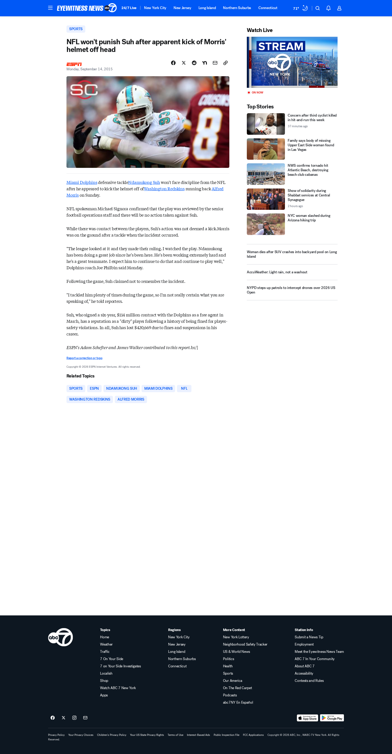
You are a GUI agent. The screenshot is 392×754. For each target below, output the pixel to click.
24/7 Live (129, 7)
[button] (50, 7)
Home (104, 637)
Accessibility (304, 673)
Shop (104, 681)
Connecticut (267, 7)
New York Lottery (236, 637)
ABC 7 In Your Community (315, 659)
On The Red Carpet (237, 688)
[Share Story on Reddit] (194, 63)
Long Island (207, 7)
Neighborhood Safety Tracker (245, 644)
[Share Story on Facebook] (173, 63)
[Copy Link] (225, 63)
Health (228, 666)
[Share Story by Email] (215, 63)
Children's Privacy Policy (111, 735)
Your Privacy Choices (80, 735)
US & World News (236, 652)
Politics (228, 659)
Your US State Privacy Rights (147, 735)
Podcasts (230, 695)
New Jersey (182, 7)
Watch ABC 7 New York (118, 688)
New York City (155, 7)
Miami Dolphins (81, 182)
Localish (106, 673)
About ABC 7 (304, 666)
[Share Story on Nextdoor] (204, 63)
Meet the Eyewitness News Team (319, 652)
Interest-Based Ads (198, 735)
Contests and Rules (309, 681)
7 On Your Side (111, 659)
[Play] (292, 62)
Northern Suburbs (237, 7)
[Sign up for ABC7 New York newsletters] (85, 717)
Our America (232, 681)
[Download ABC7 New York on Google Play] (332, 718)
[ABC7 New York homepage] (87, 8)
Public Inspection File (226, 735)
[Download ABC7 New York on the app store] (307, 718)
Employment (304, 644)
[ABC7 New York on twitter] (63, 717)
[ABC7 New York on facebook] (52, 717)
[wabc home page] (60, 637)
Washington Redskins (164, 188)
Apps (104, 695)
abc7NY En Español (238, 702)
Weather (106, 644)
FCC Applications (253, 735)
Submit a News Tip (309, 637)
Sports (228, 673)
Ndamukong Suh (144, 182)
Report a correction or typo (84, 358)
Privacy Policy (56, 735)
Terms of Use (175, 735)
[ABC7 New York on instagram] (74, 717)
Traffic (105, 652)
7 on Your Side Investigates (120, 666)
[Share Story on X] (184, 63)
